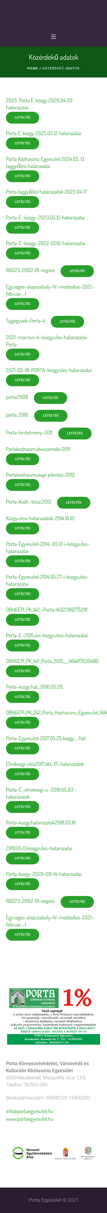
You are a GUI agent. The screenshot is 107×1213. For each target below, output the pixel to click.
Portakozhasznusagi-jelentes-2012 (40, 474)
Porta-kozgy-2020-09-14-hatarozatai (43, 874)
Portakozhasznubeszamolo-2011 (38, 449)
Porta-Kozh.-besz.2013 (28, 501)
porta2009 (17, 397)
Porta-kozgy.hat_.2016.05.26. (34, 686)
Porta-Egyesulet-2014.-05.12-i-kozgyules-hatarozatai (47, 547)
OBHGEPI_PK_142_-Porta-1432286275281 (46, 609)
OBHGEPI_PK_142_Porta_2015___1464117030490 (52, 661)
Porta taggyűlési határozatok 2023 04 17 (46, 191)
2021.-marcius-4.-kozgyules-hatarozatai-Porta (47, 340)
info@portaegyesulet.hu (30, 1111)
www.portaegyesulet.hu (30, 1118)
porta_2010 (17, 414)
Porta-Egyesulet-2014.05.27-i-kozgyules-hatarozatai (47, 580)
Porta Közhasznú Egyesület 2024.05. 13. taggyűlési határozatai (45, 162)
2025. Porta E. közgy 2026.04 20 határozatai (39, 104)
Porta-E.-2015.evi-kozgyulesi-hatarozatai (47, 635)
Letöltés (22, 117)
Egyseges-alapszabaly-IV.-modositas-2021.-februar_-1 (50, 290)
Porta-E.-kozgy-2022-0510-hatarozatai (45, 243)
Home (32, 68)
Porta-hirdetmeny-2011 (29, 432)
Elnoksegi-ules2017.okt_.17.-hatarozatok (45, 764)
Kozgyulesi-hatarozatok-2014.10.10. (40, 518)
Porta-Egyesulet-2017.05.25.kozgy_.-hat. (46, 738)
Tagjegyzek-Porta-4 (25, 320)
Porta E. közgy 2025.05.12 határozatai (43, 133)
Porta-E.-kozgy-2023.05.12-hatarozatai (45, 217)
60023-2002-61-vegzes (30, 270)
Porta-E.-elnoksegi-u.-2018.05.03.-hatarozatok (41, 793)
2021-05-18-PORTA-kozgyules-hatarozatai (49, 370)
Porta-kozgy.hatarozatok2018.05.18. (41, 822)
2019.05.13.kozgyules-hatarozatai (39, 848)
